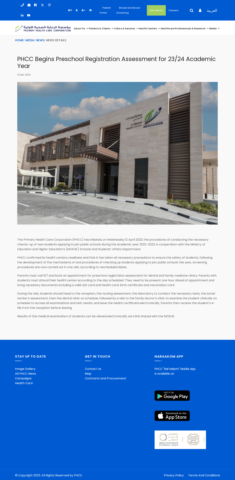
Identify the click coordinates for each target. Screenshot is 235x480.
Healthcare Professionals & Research (183, 28)
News (40, 40)
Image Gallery (25, 369)
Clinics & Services (124, 28)
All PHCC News (25, 374)
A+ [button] (70, 10)
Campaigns (23, 378)
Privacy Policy (174, 475)
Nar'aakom (156, 10)
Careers (173, 10)
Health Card (23, 383)
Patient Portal (105, 10)
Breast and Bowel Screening (128, 10)
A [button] (77, 10)
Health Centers (148, 28)
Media (213, 28)
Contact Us (93, 369)
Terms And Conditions (204, 475)
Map (88, 374)
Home (19, 40)
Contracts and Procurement (105, 378)
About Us (80, 28)
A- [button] (83, 10)
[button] (90, 10)
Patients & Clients (100, 28)
